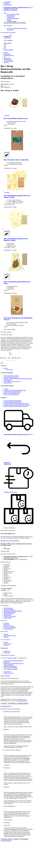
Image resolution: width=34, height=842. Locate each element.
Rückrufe (6, 637)
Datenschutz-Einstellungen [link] (10, 667)
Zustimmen (3, 703)
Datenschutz (7, 662)
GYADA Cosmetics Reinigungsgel (12, 402)
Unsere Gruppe (7, 643)
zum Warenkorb (8, 4)
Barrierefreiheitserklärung (10, 666)
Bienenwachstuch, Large (16, 118)
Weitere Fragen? (8, 618)
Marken (6, 368)
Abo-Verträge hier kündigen (11, 669)
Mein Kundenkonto (9, 613)
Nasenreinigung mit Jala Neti (11, 377)
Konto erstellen (7, 43)
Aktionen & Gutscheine (10, 616)
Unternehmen (7, 671)
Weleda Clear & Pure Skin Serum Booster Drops (16, 403)
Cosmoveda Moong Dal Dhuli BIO (13, 400)
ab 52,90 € (18, 7)
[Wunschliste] (5, 45)
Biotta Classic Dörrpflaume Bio (12, 393)
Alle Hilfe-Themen (11, 21)
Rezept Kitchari (8, 382)
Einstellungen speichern (6, 839)
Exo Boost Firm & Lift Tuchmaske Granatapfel (15, 406)
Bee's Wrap (10, 369)
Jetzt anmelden (7, 37)
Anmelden (6, 623)
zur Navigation (7, 2)
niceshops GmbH (12, 658)
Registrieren (7, 624)
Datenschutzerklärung (21, 700)
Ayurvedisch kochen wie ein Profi (12, 381)
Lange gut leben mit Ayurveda (11, 375)
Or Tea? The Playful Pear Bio (11, 394)
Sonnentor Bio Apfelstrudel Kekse (12, 391)
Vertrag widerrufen (5, 675)
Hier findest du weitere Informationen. (10, 540)
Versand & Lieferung (9, 609)
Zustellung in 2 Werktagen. (10, 10)
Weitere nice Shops (8, 673)
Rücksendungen (11, 15)
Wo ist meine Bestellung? (13, 14)
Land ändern (11, 655)
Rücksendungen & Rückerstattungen (13, 611)
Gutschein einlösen (8, 628)
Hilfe (5, 13)
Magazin (6, 634)
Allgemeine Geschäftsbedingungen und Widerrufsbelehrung (13, 664)
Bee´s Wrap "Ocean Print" (16, 160)
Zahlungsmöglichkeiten (13, 18)
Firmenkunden (7, 615)
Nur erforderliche (11, 703)
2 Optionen (6, 115)
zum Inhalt (6, 3)
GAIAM (6, 389)
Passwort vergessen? (9, 626)
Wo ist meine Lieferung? (10, 627)
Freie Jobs (6, 645)
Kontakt (9, 20)
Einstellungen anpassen (22, 703)
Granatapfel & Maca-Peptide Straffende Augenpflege (17, 405)
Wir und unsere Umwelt (10, 635)
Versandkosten (10, 17)
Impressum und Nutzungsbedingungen (13, 660)
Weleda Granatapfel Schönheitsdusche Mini (15, 390)
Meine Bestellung (8, 608)
